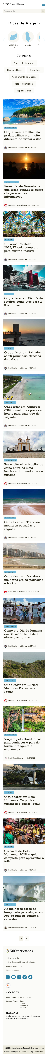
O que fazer (35, 70)
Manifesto (24, 1005)
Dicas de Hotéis (14, 70)
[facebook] (8, 977)
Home (8, 997)
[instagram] (19, 977)
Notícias (23, 1007)
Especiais (15, 997)
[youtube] (13, 977)
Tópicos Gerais (24, 90)
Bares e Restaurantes (24, 63)
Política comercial (12, 958)
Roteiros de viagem (24, 83)
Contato (23, 1003)
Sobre (22, 1001)
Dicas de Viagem (12, 1001)
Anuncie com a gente (14, 966)
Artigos (23, 997)
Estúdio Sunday (25, 1051)
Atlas (29, 997)
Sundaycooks (39, 1051)
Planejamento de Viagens (24, 76)
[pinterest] (24, 977)
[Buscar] (43, 11)
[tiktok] (30, 977)
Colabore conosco (12, 970)
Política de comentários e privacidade (20, 962)
